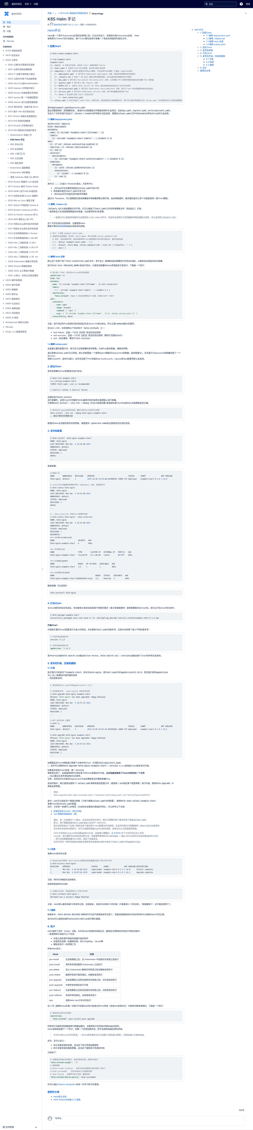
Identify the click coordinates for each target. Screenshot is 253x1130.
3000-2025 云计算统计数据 (21, 270)
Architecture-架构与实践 (17, 322)
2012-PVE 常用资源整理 (19, 121)
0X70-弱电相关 (13, 299)
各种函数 (62, 226)
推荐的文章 (53, 1091)
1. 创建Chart (54, 46)
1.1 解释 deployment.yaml (60, 119)
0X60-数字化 (12, 294)
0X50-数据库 (12, 289)
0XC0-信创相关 (13, 313)
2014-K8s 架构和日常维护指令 (22, 130)
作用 (92, 954)
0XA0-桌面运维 (13, 308)
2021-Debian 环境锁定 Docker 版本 (24, 205)
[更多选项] (246, 13)
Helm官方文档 (59, 1096)
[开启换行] (174, 54)
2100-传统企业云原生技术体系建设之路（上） (29, 224)
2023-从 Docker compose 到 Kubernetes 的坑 (30, 214)
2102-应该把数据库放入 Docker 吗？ (25, 233)
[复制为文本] (179, 54)
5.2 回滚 (51, 849)
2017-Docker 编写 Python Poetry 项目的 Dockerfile (32, 186)
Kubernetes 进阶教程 (20, 172)
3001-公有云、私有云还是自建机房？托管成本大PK (31, 275)
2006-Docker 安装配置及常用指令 (24, 92)
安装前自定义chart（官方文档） (68, 811)
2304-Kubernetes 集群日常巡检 (23, 261)
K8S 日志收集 (16, 158)
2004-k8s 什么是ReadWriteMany (23, 83)
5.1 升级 (51, 668)
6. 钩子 (51, 926)
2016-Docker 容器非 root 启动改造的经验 (27, 181)
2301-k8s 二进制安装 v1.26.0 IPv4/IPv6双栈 (29, 247)
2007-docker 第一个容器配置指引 (24, 97)
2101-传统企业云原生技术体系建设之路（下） (29, 228)
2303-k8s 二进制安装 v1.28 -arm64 (25, 256)
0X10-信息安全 (13, 55)
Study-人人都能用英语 (16, 331)
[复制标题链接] (61, 30)
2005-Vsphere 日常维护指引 (21, 88)
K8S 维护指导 (16, 163)
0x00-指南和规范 (14, 50)
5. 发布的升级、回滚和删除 (62, 663)
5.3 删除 (51, 910)
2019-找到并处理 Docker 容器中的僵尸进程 (28, 196)
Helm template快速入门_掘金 (67, 1099)
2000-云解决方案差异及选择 (21, 64)
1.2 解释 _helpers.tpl (57, 204)
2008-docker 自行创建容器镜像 (23, 102)
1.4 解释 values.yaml (57, 344)
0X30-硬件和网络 (14, 280)
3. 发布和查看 (55, 430)
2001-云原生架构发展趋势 (20, 69)
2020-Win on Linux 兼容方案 (21, 200)
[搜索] (206, 4)
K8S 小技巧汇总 (17, 153)
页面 (50, 13)
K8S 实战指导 (16, 149)
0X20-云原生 (12, 60)
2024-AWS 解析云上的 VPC (21, 219)
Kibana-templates (66, 1084)
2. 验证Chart (54, 366)
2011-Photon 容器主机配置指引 (22, 116)
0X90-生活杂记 (13, 303)
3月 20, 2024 (73, 25)
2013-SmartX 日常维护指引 (21, 125)
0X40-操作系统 (13, 285)
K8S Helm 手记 (17, 139)
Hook (55, 954)
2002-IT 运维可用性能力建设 (21, 74)
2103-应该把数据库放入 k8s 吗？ (23, 238)
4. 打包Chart (54, 603)
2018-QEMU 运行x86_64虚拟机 (22, 191)
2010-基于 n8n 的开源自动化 (21, 111)
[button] (241, 4)
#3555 (117, 833)
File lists (9, 327)
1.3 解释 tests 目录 (56, 256)
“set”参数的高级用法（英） (65, 814)
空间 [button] (27, 4)
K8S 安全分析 (16, 144)
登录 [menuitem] (248, 4)
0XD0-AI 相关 (12, 317)
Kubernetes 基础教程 (20, 167)
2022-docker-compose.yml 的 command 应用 (29, 210)
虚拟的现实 (58, 25)
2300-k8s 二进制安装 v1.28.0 (22, 242)
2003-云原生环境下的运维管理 (22, 78)
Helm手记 (54, 30)
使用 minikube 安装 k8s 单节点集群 (26, 177)
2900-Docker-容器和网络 (20, 266)
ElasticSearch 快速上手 (21, 135)
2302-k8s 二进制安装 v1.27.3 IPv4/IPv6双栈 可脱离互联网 (35, 252)
